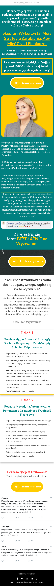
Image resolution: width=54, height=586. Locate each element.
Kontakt (41, 582)
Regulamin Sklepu (31, 582)
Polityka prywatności (17, 582)
